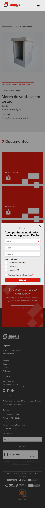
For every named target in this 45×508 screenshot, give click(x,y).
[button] (38, 6)
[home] (12, 4)
